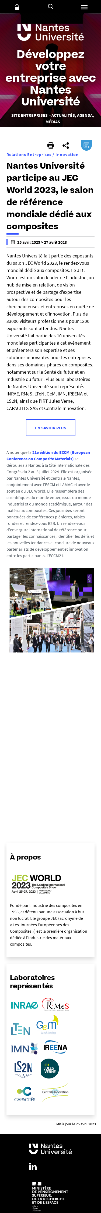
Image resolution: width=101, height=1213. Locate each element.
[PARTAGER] (65, 145)
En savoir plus (50, 427)
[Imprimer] (50, 145)
